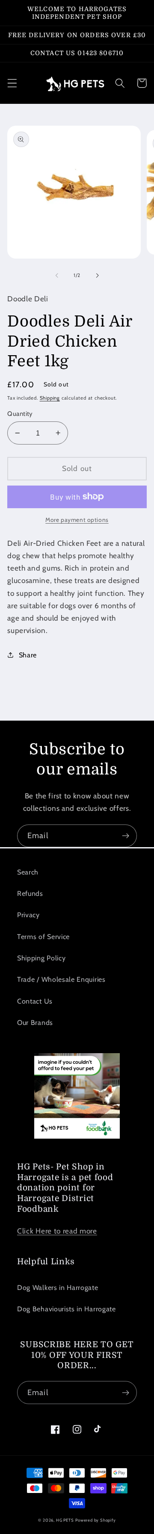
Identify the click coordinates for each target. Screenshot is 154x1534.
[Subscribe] (125, 836)
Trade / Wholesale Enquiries (61, 979)
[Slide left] (56, 275)
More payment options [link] (77, 519)
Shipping (50, 398)
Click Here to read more (57, 1230)
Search (27, 872)
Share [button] (28, 655)
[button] (12, 83)
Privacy (28, 914)
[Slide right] (97, 275)
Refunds (30, 893)
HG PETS (65, 1520)
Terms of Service (43, 936)
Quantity (20, 414)
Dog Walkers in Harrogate (57, 1287)
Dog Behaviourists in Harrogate (66, 1308)
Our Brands (35, 1022)
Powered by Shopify (95, 1520)
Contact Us (35, 1001)
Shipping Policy (41, 958)
